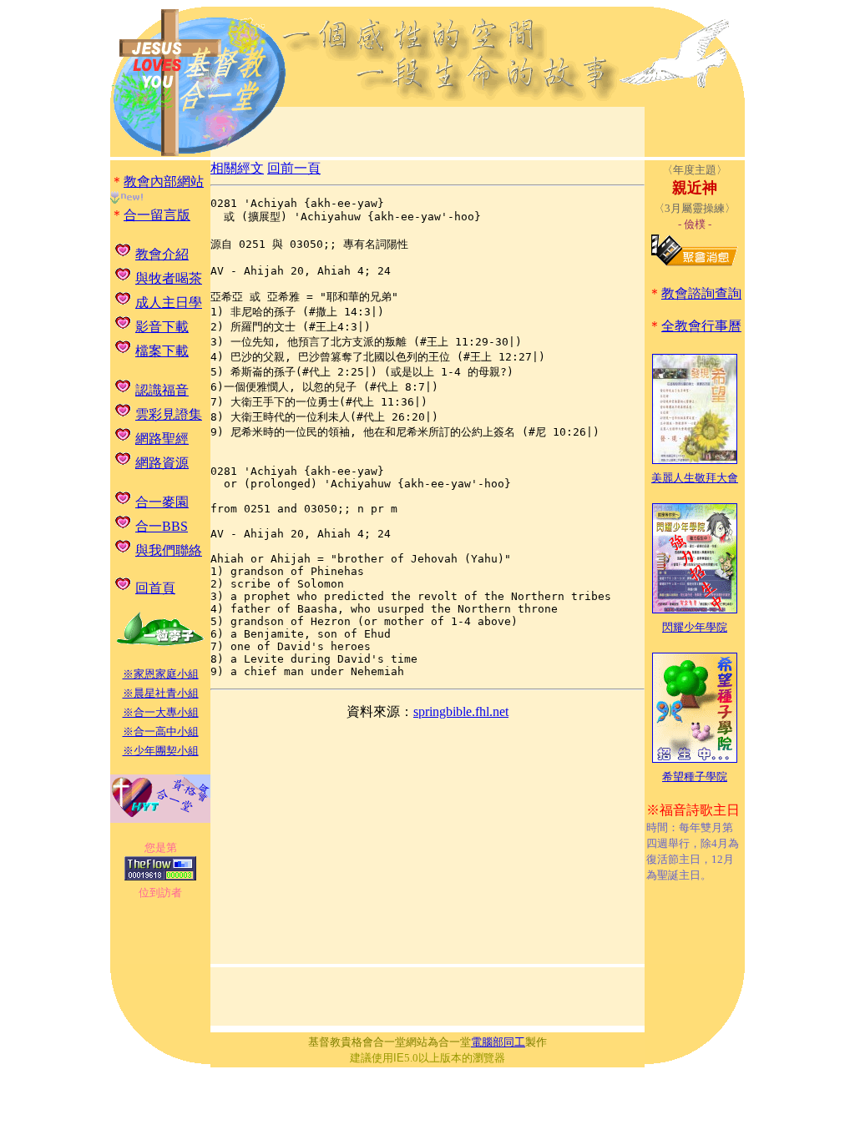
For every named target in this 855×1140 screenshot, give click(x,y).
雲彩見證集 (168, 414)
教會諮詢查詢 (701, 293)
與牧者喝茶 (168, 278)
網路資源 (162, 463)
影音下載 (162, 327)
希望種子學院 (694, 776)
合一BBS (161, 526)
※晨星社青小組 (161, 693)
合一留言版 (157, 215)
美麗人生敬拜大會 (694, 478)
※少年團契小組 (161, 750)
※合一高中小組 (161, 731)
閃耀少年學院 (694, 627)
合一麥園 (162, 502)
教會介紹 (162, 254)
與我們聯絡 (168, 550)
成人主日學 (168, 302)
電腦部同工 (498, 1042)
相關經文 (237, 168)
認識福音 (162, 390)
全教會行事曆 (701, 326)
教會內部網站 (164, 181)
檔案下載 (162, 351)
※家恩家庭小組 (161, 674)
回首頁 (155, 588)
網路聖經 (162, 438)
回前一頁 (294, 168)
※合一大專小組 (161, 712)
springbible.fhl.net (460, 711)
